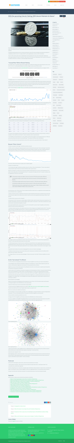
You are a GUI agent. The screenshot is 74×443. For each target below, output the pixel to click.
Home (26, 5)
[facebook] (45, 402)
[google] (48, 402)
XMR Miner (55, 66)
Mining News (55, 52)
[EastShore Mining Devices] (14, 5)
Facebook (54, 100)
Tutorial (48, 5)
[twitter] (46, 402)
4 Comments (27, 17)
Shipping (54, 59)
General (63, 100)
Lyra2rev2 (54, 107)
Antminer (54, 25)
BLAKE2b (54, 87)
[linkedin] (50, 402)
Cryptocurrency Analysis (13, 11)
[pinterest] (31, 435)
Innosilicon (60, 102)
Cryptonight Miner (56, 39)
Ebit (53, 41)
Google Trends (20, 87)
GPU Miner (55, 102)
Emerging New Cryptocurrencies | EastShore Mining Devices (20, 388)
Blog (55, 5)
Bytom (54, 89)
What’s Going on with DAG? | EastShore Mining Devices (19, 384)
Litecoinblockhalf (24, 67)
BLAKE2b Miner (55, 31)
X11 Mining (61, 123)
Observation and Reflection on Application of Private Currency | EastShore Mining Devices (25, 390)
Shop (33, 5)
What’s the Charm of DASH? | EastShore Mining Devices (20, 382)
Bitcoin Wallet (55, 29)
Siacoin (54, 118)
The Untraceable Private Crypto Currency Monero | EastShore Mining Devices (23, 383)
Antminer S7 (55, 79)
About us (59, 74)
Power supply (61, 110)
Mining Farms (55, 50)
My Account (40, 5)
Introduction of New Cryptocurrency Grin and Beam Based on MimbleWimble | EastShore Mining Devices (28, 387)
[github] (34, 435)
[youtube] (32, 435)
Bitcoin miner (55, 84)
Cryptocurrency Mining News (58, 38)
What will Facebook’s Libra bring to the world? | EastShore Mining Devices (23, 389)
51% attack (55, 74)
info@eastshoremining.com (54, 432)
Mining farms (55, 110)
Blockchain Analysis (56, 32)
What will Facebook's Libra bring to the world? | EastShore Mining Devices (27, 408)
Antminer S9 (61, 79)
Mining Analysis (55, 48)
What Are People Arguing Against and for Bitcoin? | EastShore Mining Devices (23, 378)
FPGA (59, 100)
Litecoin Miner (55, 45)
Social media (59, 118)
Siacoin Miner (55, 60)
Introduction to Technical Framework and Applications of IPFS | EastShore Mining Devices (25, 391)
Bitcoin (62, 82)
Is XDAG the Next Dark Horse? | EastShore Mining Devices (20, 385)
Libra (54, 105)
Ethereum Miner (55, 43)
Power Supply (55, 53)
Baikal (58, 82)
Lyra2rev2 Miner (55, 46)
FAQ (64, 440)
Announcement (55, 23)
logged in (14, 421)
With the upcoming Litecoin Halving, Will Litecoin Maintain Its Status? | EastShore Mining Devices (27, 380)
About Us (62, 5)
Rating (54, 55)
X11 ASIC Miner (55, 64)
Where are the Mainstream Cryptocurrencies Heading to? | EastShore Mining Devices (25, 381)
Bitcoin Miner (55, 27)
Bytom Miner (55, 34)
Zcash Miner (60, 125)
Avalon (54, 82)
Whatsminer (59, 120)
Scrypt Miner (55, 57)
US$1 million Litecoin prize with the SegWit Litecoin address (38, 286)
